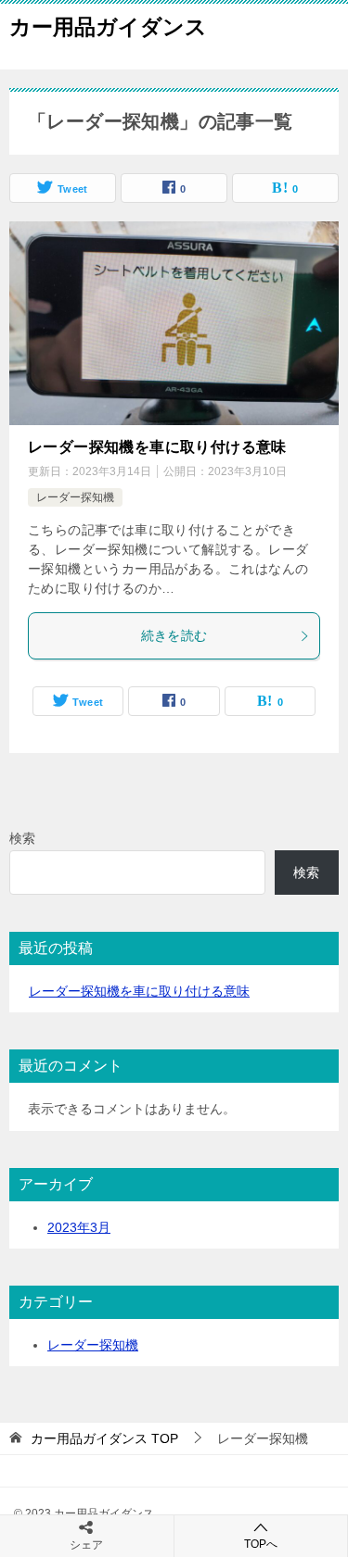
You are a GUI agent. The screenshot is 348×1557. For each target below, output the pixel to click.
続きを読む (174, 635)
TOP (104, 1438)
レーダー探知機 (75, 497)
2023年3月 (78, 1227)
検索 (22, 838)
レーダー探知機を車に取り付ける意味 (157, 447)
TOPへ (260, 1544)
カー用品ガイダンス (108, 27)
